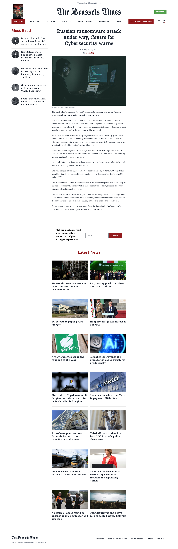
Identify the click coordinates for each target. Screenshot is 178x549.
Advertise (100, 539)
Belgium (50, 22)
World (119, 22)
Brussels (34, 22)
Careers (149, 539)
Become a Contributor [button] (117, 539)
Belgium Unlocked (141, 22)
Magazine (18, 22)
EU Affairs (104, 22)
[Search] (159, 21)
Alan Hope (90, 53)
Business (66, 22)
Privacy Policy (137, 539)
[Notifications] (164, 21)
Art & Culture (85, 22)
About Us (161, 539)
